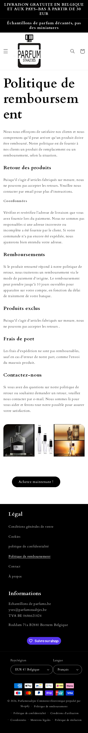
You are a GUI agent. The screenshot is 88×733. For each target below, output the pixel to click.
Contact (14, 566)
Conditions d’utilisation (64, 713)
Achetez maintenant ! (36, 482)
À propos (15, 576)
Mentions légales (41, 720)
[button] (5, 51)
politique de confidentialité (29, 546)
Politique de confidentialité (29, 713)
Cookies (14, 536)
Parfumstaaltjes (27, 701)
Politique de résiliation (68, 720)
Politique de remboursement (29, 556)
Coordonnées (18, 720)
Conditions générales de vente (31, 526)
